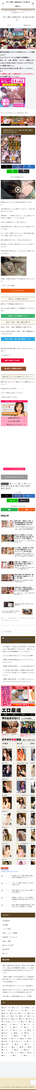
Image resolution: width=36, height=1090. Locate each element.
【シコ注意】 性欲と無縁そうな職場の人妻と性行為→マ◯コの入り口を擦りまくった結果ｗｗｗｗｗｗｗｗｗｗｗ (19, 673)
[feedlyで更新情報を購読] (9, 509)
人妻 (13, 486)
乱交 (9, 486)
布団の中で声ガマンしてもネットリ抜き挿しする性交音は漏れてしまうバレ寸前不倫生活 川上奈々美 (19, 991)
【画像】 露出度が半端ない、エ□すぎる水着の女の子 (18, 666)
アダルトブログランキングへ (9, 871)
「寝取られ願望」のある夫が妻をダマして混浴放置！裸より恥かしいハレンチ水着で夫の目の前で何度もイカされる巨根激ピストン (19, 979)
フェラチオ (28, 483)
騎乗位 (9, 488)
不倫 (4, 486)
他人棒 (18, 486)
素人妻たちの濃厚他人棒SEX (13, 368)
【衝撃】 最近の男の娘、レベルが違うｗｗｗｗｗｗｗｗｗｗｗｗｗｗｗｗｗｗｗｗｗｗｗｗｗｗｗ (18, 680)
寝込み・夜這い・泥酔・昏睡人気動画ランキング (18, 339)
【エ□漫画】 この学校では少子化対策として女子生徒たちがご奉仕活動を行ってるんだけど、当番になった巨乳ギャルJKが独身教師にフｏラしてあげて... (19, 649)
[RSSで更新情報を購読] (26, 509)
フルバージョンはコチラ (18, 290)
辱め (4, 488)
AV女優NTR (5, 483)
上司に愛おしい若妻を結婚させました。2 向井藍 (17, 996)
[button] (23, 171)
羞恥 (29, 486)
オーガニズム (14, 483)
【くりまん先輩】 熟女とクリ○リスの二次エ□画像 (18, 655)
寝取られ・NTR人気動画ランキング (18, 316)
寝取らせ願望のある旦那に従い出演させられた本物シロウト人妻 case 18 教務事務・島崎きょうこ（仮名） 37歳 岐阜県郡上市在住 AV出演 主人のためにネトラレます (19, 969)
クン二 (21, 483)
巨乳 (24, 486)
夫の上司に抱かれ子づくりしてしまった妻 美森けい (18, 985)
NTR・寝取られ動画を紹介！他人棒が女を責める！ (18, 4)
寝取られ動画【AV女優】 (12, 360)
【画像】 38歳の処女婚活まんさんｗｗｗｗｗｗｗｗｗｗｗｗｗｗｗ (18, 661)
